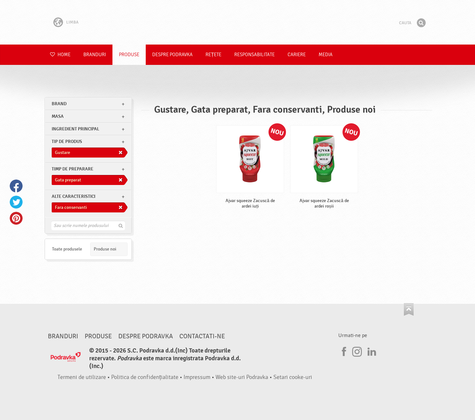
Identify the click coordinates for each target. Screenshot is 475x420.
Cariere (297, 54)
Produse (129, 54)
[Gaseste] (421, 23)
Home (63, 54)
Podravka (237, 22)
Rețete (213, 54)
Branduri (94, 54)
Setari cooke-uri (292, 377)
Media (325, 54)
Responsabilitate (254, 54)
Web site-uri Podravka (242, 377)
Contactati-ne (202, 336)
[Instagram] (357, 350)
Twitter (16, 202)
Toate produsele (67, 249)
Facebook (16, 185)
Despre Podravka (172, 54)
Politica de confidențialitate (144, 377)
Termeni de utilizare (82, 377)
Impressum (197, 377)
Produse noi (105, 249)
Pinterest (16, 218)
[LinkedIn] (371, 350)
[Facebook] (343, 350)
